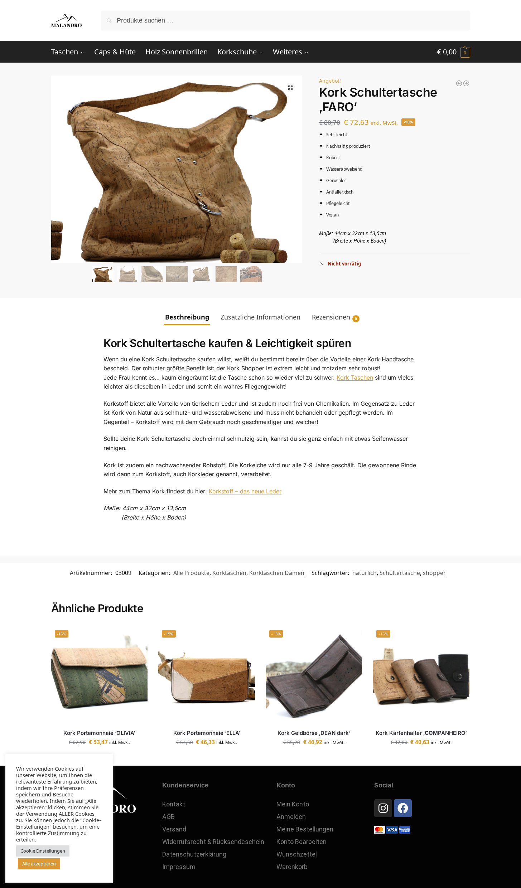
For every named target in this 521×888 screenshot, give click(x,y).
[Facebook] (403, 808)
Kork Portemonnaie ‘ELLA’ (206, 733)
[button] (453, 52)
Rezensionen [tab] (334, 317)
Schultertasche (400, 573)
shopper (434, 573)
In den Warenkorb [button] (206, 758)
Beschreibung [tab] (187, 317)
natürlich (364, 573)
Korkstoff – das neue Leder (245, 491)
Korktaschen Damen (276, 573)
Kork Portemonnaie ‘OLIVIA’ (99, 733)
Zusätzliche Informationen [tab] (260, 317)
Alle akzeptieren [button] (39, 863)
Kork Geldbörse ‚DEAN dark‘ (314, 733)
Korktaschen (229, 573)
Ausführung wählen (421, 758)
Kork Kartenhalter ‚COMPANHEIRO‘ (421, 733)
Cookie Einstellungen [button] (42, 851)
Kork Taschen (355, 377)
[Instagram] (383, 808)
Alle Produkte (191, 573)
